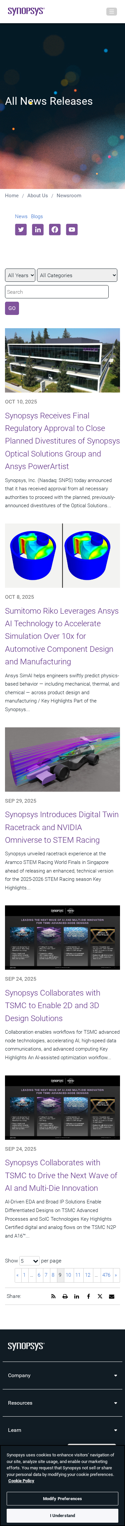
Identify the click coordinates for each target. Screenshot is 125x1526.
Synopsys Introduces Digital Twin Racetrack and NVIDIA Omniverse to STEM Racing (62, 827)
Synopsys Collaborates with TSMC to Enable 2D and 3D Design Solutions (52, 1005)
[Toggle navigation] (111, 12)
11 (78, 1275)
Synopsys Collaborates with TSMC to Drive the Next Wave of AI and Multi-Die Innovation (61, 1175)
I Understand (62, 1515)
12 (87, 1275)
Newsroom (69, 196)
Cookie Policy (21, 1480)
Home (12, 196)
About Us (37, 196)
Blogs (37, 216)
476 (106, 1275)
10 (68, 1275)
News (21, 216)
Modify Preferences (62, 1498)
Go (12, 308)
